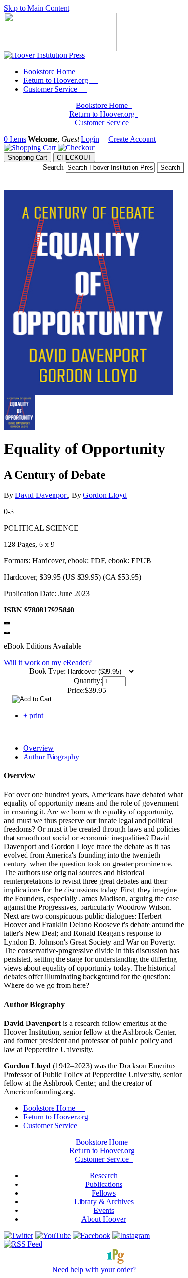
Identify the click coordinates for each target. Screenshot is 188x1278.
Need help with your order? (94, 1269)
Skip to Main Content (36, 8)
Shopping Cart (27, 157)
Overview (38, 748)
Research (104, 1176)
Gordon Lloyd (105, 495)
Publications (103, 1184)
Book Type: (47, 671)
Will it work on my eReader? (48, 662)
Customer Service (51, 89)
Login (90, 139)
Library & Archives (104, 1202)
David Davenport (41, 495)
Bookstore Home (50, 71)
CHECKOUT (74, 157)
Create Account (132, 139)
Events (104, 1210)
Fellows (104, 1193)
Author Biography (51, 757)
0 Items (15, 139)
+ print (33, 715)
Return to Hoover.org (56, 80)
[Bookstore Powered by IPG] (94, 1261)
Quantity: (88, 681)
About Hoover (103, 1219)
